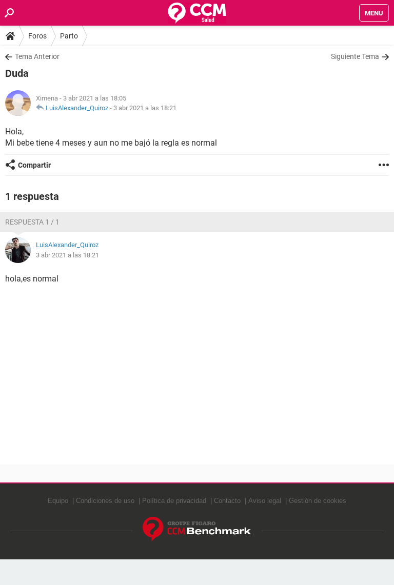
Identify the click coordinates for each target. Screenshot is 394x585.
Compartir (34, 165)
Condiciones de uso (105, 501)
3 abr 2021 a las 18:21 (144, 108)
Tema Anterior (37, 56)
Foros (37, 36)
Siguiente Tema (355, 56)
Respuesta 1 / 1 (32, 222)
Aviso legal (264, 501)
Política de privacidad (174, 501)
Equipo (58, 501)
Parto (69, 36)
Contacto (227, 501)
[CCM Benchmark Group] (197, 529)
